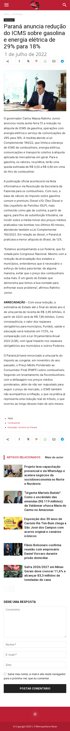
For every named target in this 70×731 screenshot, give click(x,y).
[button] (65, 5)
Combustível (14, 423)
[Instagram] (35, 714)
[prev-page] (6, 589)
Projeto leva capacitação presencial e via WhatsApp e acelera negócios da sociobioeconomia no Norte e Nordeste (44, 475)
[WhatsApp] (45, 61)
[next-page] (12, 589)
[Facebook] (19, 61)
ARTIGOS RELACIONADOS (24, 457)
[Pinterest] (36, 61)
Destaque (18, 14)
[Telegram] (62, 61)
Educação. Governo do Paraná (22, 427)
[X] (28, 61)
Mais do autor (54, 457)
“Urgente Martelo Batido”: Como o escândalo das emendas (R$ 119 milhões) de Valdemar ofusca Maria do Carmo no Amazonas (45, 501)
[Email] (53, 61)
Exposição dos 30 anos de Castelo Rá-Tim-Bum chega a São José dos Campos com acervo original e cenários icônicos (45, 527)
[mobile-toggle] (6, 5)
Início (6, 14)
